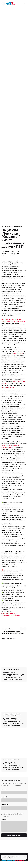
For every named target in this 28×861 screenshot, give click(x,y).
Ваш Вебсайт (4, 804)
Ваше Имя (4, 789)
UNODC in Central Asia (7, 387)
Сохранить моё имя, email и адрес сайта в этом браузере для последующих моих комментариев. (13, 814)
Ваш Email (4, 796)
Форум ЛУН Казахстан (19, 321)
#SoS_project (16, 615)
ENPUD (19, 359)
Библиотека (6, 714)
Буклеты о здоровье (11, 719)
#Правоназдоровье (6, 615)
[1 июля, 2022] (9, 763)
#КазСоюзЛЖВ (5, 613)
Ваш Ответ (4, 819)
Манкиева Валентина (17, 353)
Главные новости (6, 226)
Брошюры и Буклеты (15, 714)
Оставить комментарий (14, 835)
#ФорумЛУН (13, 613)
